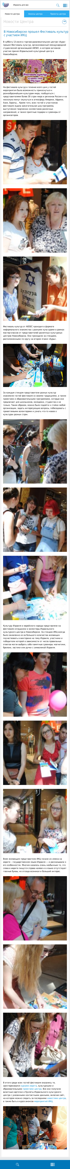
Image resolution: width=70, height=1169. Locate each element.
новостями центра (56, 1098)
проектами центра (32, 1089)
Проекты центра (58, 14)
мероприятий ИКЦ (43, 1101)
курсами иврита (29, 1086)
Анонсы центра (35, 14)
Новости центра (12, 14)
